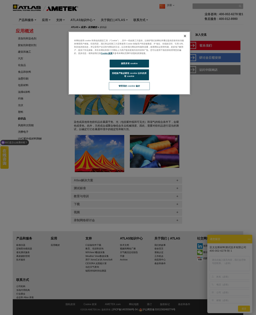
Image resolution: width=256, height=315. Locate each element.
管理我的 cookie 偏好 (129, 86)
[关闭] (185, 36)
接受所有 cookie (129, 63)
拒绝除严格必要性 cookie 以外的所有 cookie (129, 74)
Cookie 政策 (106, 53)
